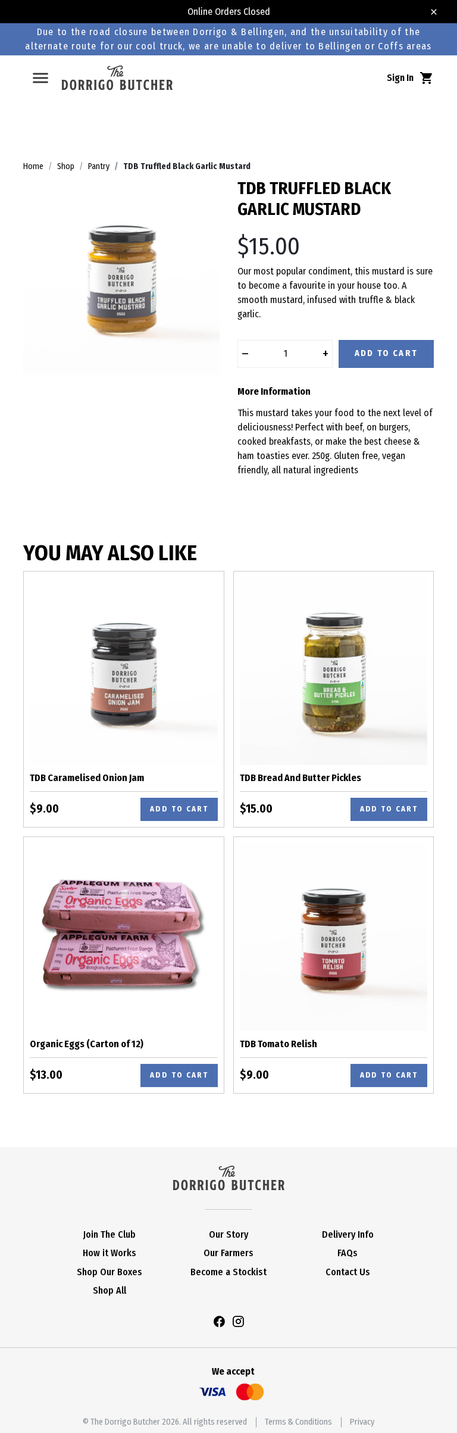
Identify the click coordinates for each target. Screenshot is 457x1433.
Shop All (109, 1290)
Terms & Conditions (298, 1422)
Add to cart (179, 808)
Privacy (362, 1422)
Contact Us (347, 1272)
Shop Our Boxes (109, 1272)
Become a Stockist (228, 1272)
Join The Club (109, 1234)
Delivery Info (348, 1234)
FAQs (347, 1253)
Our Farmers (228, 1253)
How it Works (109, 1253)
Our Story (228, 1234)
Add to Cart (386, 353)
